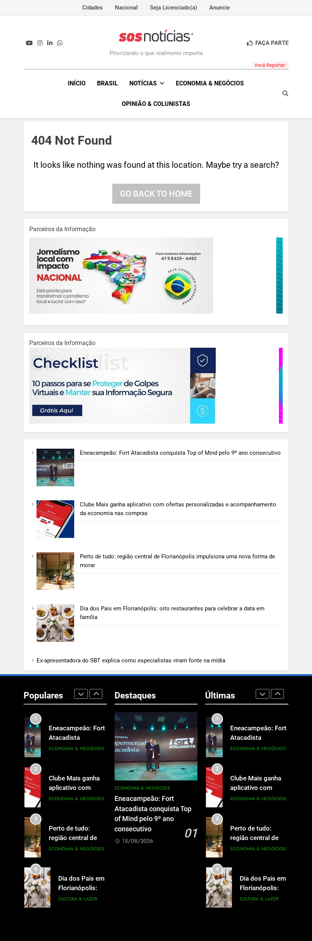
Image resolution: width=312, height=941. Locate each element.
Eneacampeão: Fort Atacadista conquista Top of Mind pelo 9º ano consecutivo (180, 452)
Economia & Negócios (210, 83)
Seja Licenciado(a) (173, 7)
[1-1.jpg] (124, 311)
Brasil (107, 83)
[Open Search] (285, 93)
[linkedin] (50, 43)
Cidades (92, 7)
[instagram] (40, 43)
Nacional (126, 7)
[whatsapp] (60, 43)
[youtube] (29, 43)
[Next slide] (95, 694)
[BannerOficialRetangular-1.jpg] (124, 421)
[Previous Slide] (81, 694)
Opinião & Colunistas (156, 103)
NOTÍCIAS (143, 83)
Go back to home (156, 194)
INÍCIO (77, 83)
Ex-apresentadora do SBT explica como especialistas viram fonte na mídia (131, 660)
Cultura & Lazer (77, 898)
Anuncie (219, 7)
